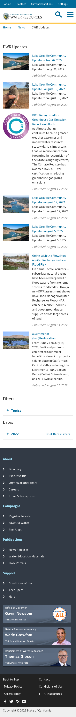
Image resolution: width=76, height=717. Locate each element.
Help (12, 596)
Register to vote (20, 516)
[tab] (38, 411)
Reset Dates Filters (57, 434)
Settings (63, 4)
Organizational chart (23, 482)
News (21, 27)
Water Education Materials (26, 556)
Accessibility (12, 694)
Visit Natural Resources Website (19, 641)
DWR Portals (17, 563)
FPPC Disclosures (50, 694)
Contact (21, 4)
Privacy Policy (13, 686)
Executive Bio (18, 476)
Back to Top (11, 679)
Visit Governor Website (15, 619)
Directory (15, 469)
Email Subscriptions (22, 496)
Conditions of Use (20, 583)
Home (7, 27)
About (7, 4)
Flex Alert (15, 529)
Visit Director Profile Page (16, 662)
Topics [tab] (16, 410)
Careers (14, 489)
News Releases (18, 550)
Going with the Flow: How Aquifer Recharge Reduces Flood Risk (49, 260)
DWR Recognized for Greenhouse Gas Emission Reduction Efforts (49, 119)
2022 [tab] (15, 434)
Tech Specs (16, 590)
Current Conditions (42, 4)
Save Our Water (19, 523)
